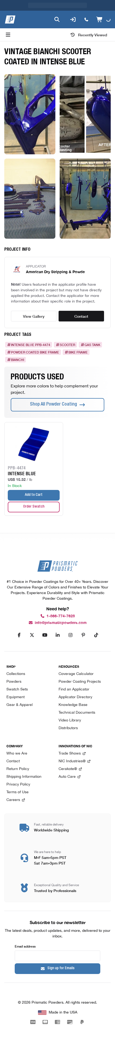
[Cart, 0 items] (103, 19)
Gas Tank (92, 345)
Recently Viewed (92, 34)
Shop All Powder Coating (53, 404)
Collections (15, 674)
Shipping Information (23, 777)
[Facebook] (19, 635)
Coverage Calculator (76, 674)
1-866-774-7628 (61, 616)
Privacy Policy (18, 784)
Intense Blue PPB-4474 (30, 345)
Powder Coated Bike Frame (35, 352)
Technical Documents (77, 713)
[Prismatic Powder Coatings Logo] (10, 19)
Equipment (15, 697)
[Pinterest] (83, 635)
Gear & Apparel (19, 705)
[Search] (57, 19)
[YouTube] (44, 635)
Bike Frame (78, 352)
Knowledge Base (73, 705)
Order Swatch (33, 507)
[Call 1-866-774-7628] (86, 19)
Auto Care (67, 777)
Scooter (67, 345)
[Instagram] (70, 635)
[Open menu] (8, 35)
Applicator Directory (75, 697)
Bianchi (17, 360)
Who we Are (16, 753)
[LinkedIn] (57, 635)
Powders (13, 682)
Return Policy (17, 769)
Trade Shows (70, 753)
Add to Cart (34, 495)
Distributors (68, 728)
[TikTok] (96, 635)
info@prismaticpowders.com (61, 623)
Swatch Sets (17, 689)
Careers (13, 800)
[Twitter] (31, 635)
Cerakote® (68, 769)
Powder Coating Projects (80, 682)
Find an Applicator (74, 689)
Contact (81, 316)
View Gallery (33, 316)
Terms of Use (17, 792)
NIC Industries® (72, 761)
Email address (25, 946)
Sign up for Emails (61, 968)
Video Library (70, 720)
